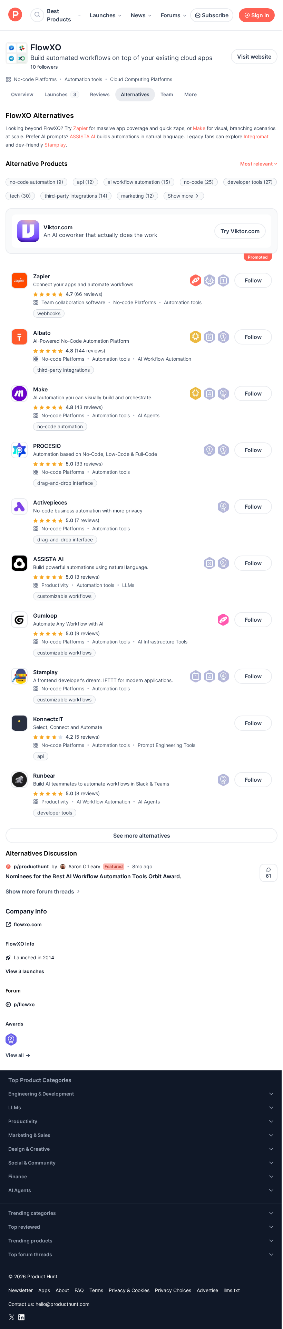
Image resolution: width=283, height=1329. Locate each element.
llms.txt (232, 1290)
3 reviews (87, 577)
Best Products (59, 15)
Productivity (55, 585)
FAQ (79, 1290)
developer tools (250, 182)
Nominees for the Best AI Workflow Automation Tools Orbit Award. (94, 876)
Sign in (260, 15)
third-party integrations (76, 196)
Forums (170, 15)
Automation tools (83, 79)
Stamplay (55, 145)
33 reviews (88, 464)
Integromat (256, 136)
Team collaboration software (73, 302)
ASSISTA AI (82, 136)
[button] (190, 94)
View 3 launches (25, 971)
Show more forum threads (40, 891)
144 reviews (90, 350)
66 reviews (88, 294)
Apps (44, 1290)
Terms (96, 1290)
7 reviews (87, 520)
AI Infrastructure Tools (162, 641)
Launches (103, 15)
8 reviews (87, 793)
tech (20, 196)
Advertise (207, 1290)
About (62, 1290)
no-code (199, 182)
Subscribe (215, 15)
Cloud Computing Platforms (141, 79)
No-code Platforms (35, 79)
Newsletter (20, 1290)
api (85, 182)
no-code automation (36, 182)
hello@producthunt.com (62, 1304)
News (138, 15)
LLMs (128, 585)
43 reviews (88, 407)
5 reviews (87, 737)
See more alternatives (141, 835)
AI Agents (148, 415)
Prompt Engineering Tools (166, 745)
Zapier (80, 128)
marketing (137, 196)
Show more (180, 196)
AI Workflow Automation (164, 359)
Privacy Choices (173, 1290)
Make (199, 128)
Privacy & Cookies (129, 1290)
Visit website (254, 56)
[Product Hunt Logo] (15, 15)
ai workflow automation (139, 182)
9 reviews (87, 633)
